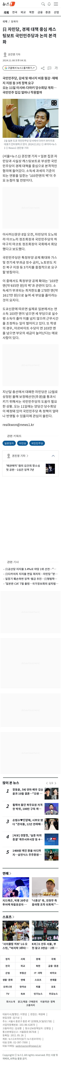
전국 (7, 965)
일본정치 (9, 443)
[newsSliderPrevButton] (46, 783)
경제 (38, 959)
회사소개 (10, 1001)
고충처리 (30, 1005)
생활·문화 (8, 979)
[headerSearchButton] (43, 3)
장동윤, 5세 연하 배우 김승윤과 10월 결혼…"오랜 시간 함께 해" (28, 794)
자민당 (22, 443)
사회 (23, 959)
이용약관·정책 (47, 1001)
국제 (5, 21)
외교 (23, 965)
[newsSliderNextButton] (55, 783)
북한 (38, 965)
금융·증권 (53, 965)
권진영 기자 (14, 54)
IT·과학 (38, 973)
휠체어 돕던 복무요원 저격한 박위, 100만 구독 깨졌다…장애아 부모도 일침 (28, 809)
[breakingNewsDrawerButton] (49, 3)
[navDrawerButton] (55, 4)
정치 (7, 959)
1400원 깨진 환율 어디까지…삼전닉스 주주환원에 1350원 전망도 (27, 855)
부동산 (23, 973)
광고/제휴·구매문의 (28, 1001)
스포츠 (7, 916)
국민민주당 (37, 443)
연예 (6, 873)
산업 (7, 973)
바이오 (53, 973)
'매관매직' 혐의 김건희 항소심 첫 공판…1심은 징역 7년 (23, 467)
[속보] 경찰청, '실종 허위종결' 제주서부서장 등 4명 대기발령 (27, 839)
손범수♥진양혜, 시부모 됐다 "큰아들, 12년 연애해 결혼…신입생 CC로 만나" (28, 824)
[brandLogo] (9, 4)
